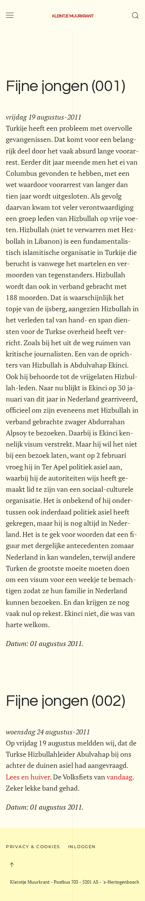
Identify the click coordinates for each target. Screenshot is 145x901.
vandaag (119, 776)
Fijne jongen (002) (65, 701)
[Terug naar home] (72, 15)
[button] (10, 15)
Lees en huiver (28, 776)
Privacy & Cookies (33, 846)
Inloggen (82, 846)
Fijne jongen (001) (65, 86)
